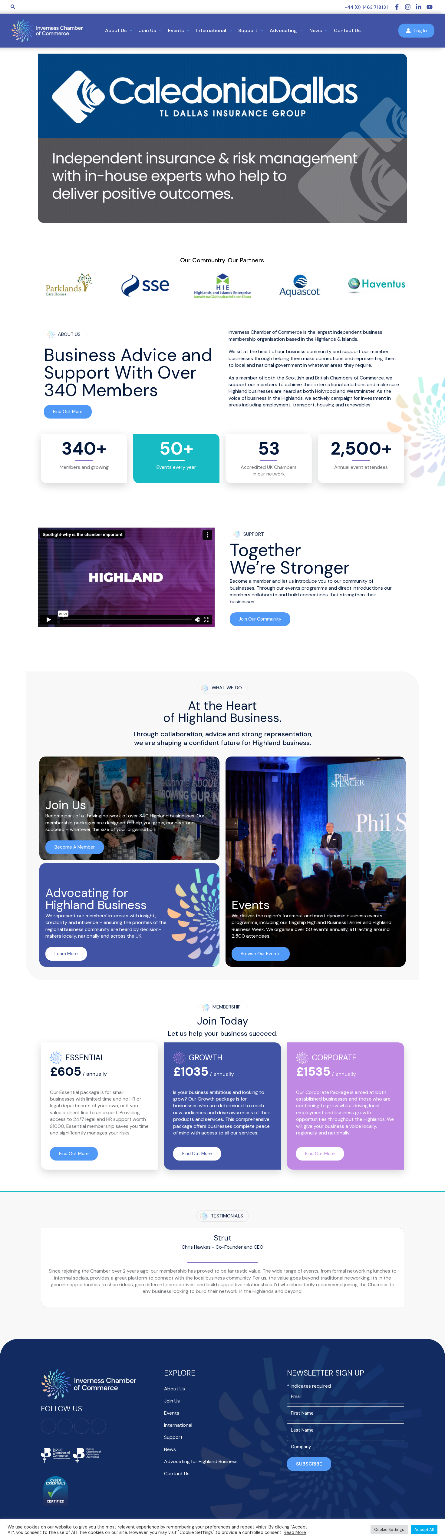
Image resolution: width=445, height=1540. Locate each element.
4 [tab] (229, 233)
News (170, 1449)
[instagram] (410, 7)
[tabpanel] (222, 138)
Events (171, 1413)
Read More (295, 1532)
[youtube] (430, 7)
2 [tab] (216, 233)
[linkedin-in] (421, 7)
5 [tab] (235, 233)
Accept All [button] (424, 1529)
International (178, 1425)
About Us (174, 1389)
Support (173, 1437)
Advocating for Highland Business (201, 1461)
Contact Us (177, 1473)
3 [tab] (222, 233)
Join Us (172, 1401)
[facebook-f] (399, 7)
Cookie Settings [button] (389, 1529)
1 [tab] (210, 233)
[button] (13, 7)
